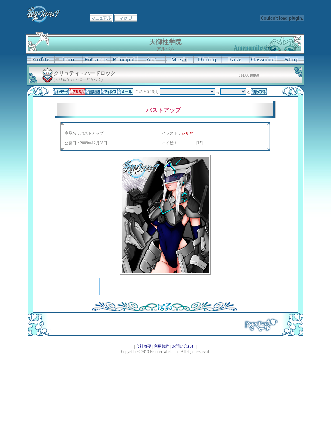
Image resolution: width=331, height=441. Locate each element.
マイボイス (109, 91)
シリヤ (187, 133)
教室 (263, 60)
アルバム (77, 91)
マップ (125, 18)
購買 (290, 60)
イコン (68, 60)
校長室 (124, 60)
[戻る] (164, 310)
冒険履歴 (93, 91)
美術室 (152, 60)
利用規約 (161, 346)
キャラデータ (61, 91)
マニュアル (101, 18)
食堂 (207, 60)
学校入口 (96, 60)
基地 (235, 60)
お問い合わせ (183, 346)
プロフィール (40, 60)
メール (125, 91)
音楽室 (179, 60)
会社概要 (143, 346)
